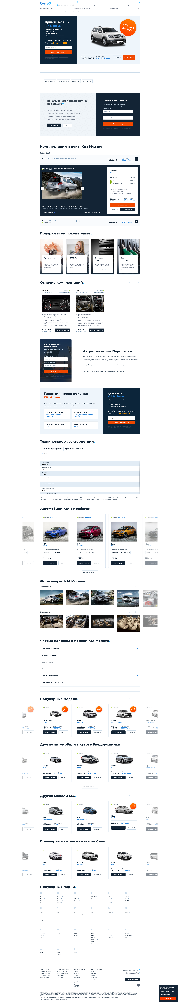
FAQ (139, 8)
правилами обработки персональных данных (122, 128)
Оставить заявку (118, 124)
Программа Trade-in (45, 979)
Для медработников (45, 975)
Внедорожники (78, 981)
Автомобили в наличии (62, 973)
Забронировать (128, 209)
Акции (104, 5)
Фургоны (76, 984)
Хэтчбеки (76, 973)
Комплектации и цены (46, 8)
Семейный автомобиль (45, 971)
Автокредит (87, 5)
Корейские (94, 977)
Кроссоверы (77, 979)
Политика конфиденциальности (46, 999)
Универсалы (77, 977)
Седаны (76, 971)
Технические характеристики (81, 8)
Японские (93, 973)
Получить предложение (58, 52)
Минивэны (76, 986)
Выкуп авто (111, 5)
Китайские (93, 971)
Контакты (137, 5)
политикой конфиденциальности (51, 57)
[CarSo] (48, 3)
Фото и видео (114, 8)
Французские (94, 979)
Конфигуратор (60, 975)
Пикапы (76, 982)
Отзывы (137, 975)
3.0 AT (45, 453)
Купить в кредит (129, 57)
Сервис (120, 5)
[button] (42, 188)
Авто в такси (60, 977)
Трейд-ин (96, 5)
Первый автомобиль (45, 973)
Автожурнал (128, 5)
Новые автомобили (62, 971)
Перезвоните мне (132, 979)
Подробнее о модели (62, 330)
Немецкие (93, 975)
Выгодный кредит (44, 977)
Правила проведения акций (61, 999)
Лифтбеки (76, 975)
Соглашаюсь (168, 998)
